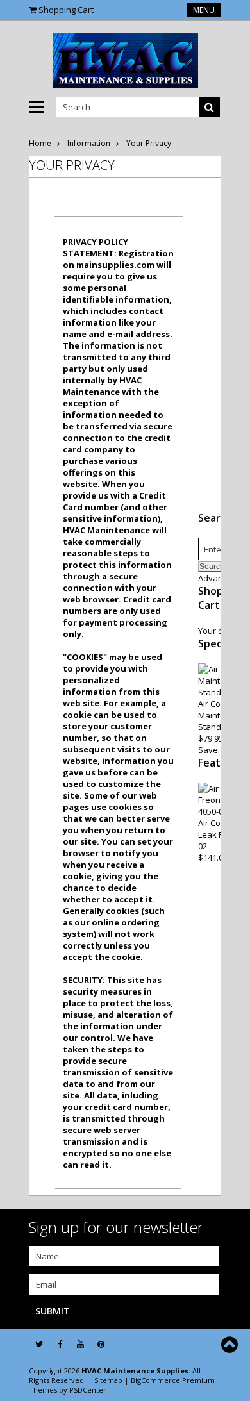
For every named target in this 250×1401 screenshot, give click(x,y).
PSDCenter (87, 1390)
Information (88, 143)
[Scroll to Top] (230, 1344)
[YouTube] (80, 1344)
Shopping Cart (66, 9)
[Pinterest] (100, 1344)
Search (215, 518)
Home (40, 143)
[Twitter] (39, 1344)
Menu (204, 9)
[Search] (209, 107)
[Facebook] (60, 1344)
